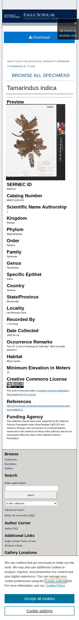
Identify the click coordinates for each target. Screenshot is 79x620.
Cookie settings (55, 581)
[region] (39, 588)
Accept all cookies (39, 599)
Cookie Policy (55, 585)
